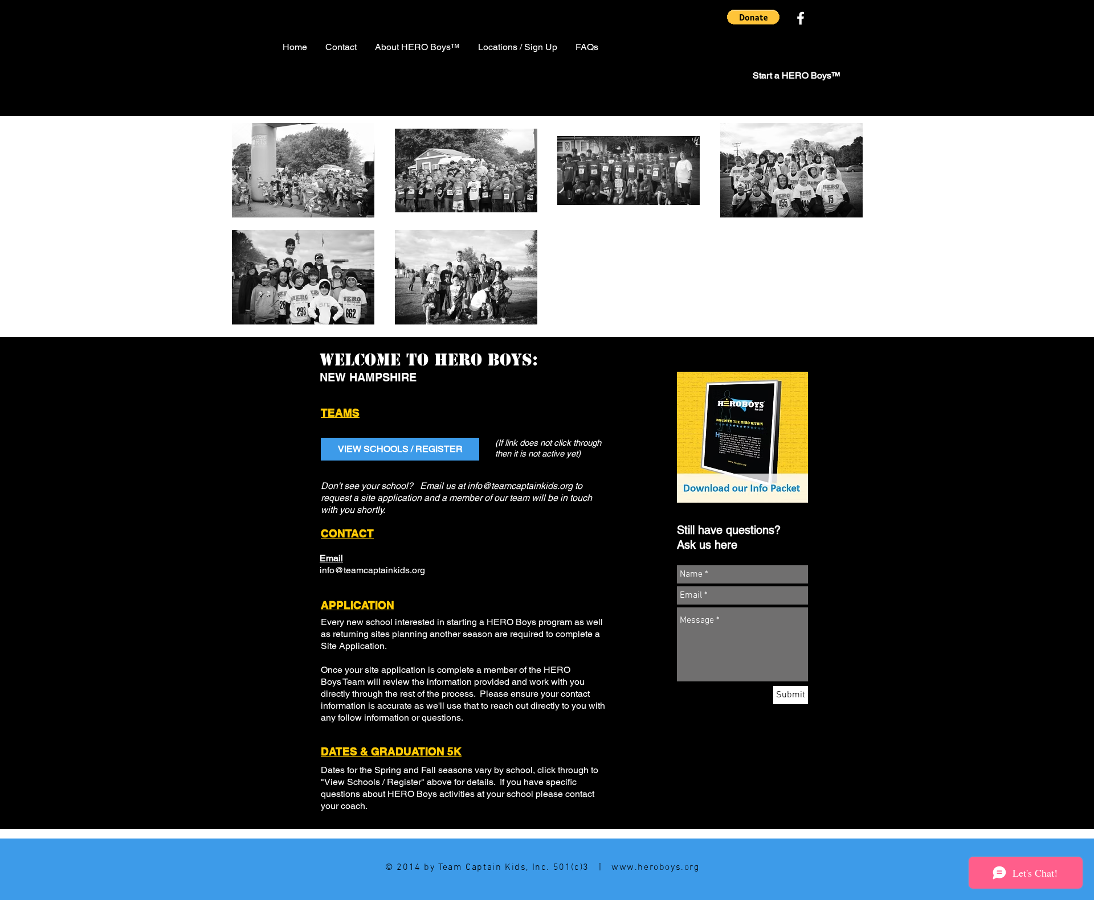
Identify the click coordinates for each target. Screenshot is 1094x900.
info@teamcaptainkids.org (520, 485)
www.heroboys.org (655, 867)
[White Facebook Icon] (800, 18)
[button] (753, 17)
